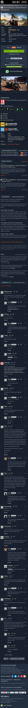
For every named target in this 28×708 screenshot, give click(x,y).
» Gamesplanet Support (13, 144)
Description (5, 196)
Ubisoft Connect (12, 39)
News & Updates (6, 161)
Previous (1, 83)
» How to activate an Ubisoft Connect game (12, 242)
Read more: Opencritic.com (21, 254)
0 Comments (24, 175)
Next (26, 83)
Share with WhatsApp (15, 71)
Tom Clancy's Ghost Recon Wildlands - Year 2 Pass (12, 152)
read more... (3, 175)
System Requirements (18, 196)
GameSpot (13, 268)
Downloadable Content (9, 150)
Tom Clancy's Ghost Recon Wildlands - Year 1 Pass (12, 155)
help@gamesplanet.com (13, 309)
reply (6, 299)
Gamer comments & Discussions (14, 64)
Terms (5, 702)
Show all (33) (24, 161)
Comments (6, 282)
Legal (2, 702)
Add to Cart (14, 51)
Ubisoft (10, 41)
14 (20, 658)
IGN (8, 262)
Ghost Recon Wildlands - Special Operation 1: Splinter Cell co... (14, 180)
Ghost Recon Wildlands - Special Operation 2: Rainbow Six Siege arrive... (14, 166)
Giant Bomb (11, 276)
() (14, 2)
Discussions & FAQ (19, 282)
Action (10, 27)
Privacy (8, 702)
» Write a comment (5, 286)
